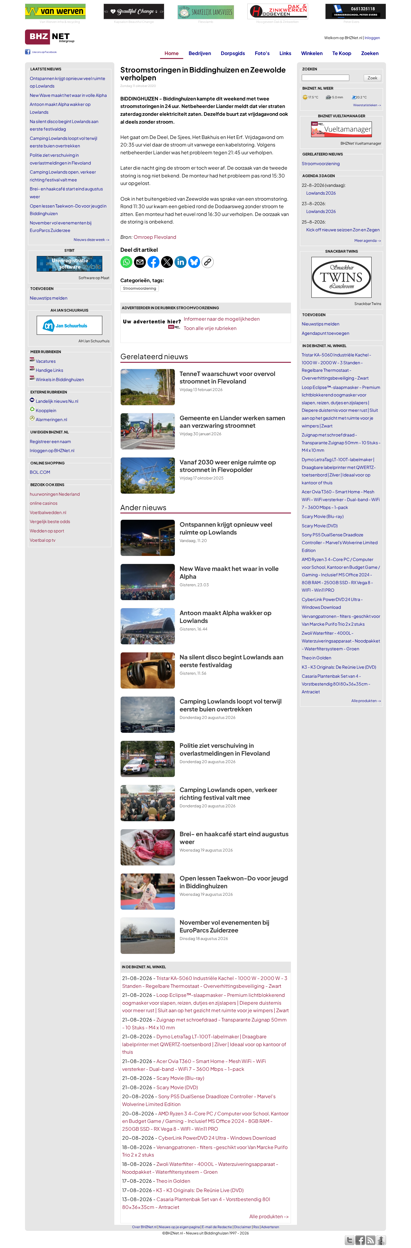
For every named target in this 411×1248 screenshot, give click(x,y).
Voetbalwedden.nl (48, 512)
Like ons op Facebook (44, 52)
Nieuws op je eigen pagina (179, 1227)
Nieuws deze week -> (92, 239)
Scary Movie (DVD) (177, 1087)
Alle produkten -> (269, 1216)
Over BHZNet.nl (144, 1227)
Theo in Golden (173, 1181)
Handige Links (49, 370)
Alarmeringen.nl (51, 419)
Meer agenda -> (367, 240)
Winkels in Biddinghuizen (60, 379)
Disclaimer (242, 1227)
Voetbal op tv (42, 540)
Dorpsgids (233, 53)
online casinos (43, 503)
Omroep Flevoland (155, 237)
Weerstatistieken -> (367, 105)
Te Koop (341, 53)
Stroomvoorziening (139, 288)
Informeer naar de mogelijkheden (222, 319)
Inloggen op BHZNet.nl (52, 450)
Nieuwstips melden (48, 297)
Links (285, 53)
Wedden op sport (47, 530)
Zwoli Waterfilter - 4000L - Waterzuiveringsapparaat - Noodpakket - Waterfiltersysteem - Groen (341, 640)
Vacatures (46, 361)
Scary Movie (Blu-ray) (180, 1078)
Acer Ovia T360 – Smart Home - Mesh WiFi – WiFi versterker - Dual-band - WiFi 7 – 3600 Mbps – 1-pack (341, 499)
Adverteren (270, 1227)
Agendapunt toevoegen (325, 333)
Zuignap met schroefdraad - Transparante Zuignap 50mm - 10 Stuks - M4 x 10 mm (341, 442)
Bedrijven (200, 53)
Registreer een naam (50, 441)
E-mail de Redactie (217, 1227)
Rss (256, 1227)
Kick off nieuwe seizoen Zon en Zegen (343, 229)
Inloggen (372, 37)
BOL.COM (40, 472)
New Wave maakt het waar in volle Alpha (68, 95)
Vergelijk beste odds (50, 521)
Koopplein (46, 410)
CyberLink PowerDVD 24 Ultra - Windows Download (217, 1138)
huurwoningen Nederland (55, 494)
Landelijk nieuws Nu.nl (57, 401)
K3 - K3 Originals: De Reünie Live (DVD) (200, 1190)
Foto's (262, 53)
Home (172, 53)
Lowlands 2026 (321, 193)
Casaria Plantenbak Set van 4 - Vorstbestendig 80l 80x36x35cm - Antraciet (336, 683)
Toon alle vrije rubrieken (210, 328)
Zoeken (370, 53)
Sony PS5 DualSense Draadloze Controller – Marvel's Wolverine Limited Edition (340, 542)
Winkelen (312, 53)
